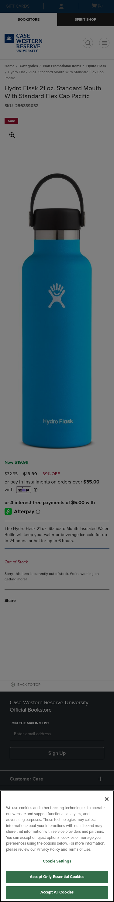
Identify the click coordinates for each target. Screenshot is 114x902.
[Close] (106, 799)
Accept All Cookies (57, 892)
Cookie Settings (57, 861)
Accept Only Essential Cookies (57, 876)
